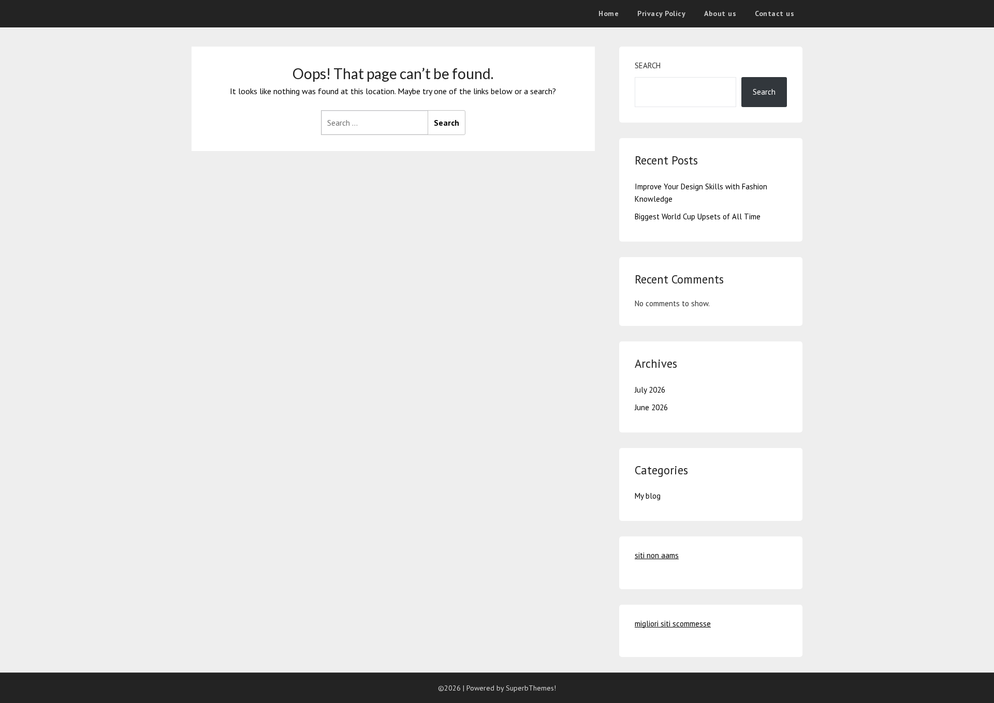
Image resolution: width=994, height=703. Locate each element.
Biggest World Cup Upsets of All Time (698, 216)
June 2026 (651, 407)
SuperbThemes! (531, 688)
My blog (648, 496)
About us (720, 13)
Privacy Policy (661, 13)
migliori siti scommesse (673, 624)
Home (608, 13)
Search (648, 65)
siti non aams (657, 555)
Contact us (774, 13)
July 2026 (650, 390)
